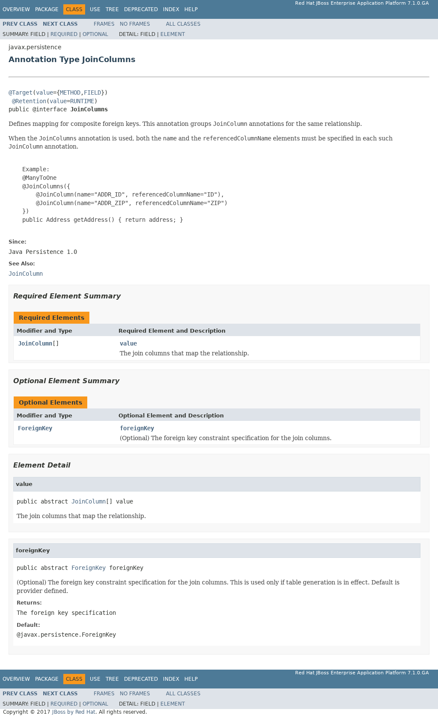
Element (172, 34)
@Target (21, 92)
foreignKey (137, 428)
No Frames (135, 24)
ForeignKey (35, 428)
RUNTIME (82, 101)
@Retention (29, 101)
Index (171, 9)
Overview (16, 9)
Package (47, 9)
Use (95, 9)
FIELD (92, 92)
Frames (104, 24)
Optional (95, 34)
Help (191, 9)
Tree (112, 9)
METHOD (70, 92)
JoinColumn (35, 343)
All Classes (183, 24)
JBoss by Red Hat (73, 712)
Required (63, 34)
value (44, 92)
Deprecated (141, 9)
